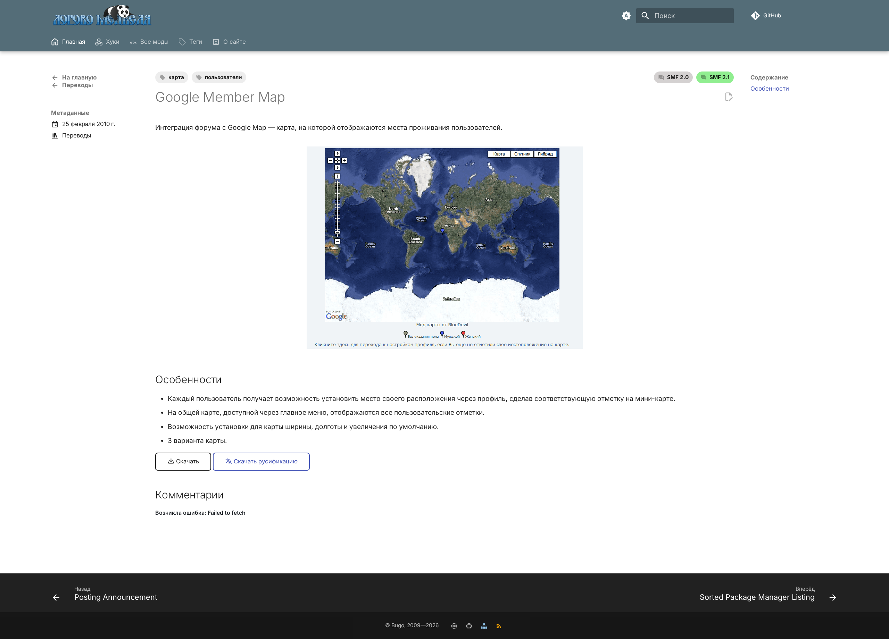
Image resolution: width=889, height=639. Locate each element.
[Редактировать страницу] (729, 97)
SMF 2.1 (719, 77)
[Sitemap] (483, 625)
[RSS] (498, 625)
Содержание (769, 77)
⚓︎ (230, 379)
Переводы (76, 135)
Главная (73, 41)
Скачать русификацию (265, 461)
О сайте (234, 41)
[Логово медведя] (103, 16)
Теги (195, 41)
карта (176, 77)
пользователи (223, 77)
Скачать (186, 461)
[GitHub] (468, 625)
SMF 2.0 (678, 77)
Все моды (154, 41)
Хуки (112, 41)
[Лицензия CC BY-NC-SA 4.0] (453, 625)
